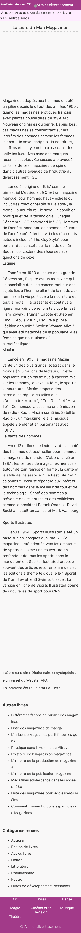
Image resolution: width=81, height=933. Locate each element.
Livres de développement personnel (40, 886)
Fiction (16, 860)
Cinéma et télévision (41, 910)
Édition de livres (24, 847)
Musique (67, 908)
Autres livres (19, 18)
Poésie (16, 879)
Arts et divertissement (55, 5)
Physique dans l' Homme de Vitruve (40, 747)
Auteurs (17, 840)
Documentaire (22, 873)
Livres (41, 899)
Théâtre (15, 916)
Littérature (19, 866)
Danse (67, 899)
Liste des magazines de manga (37, 728)
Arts (4, 12)
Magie (15, 908)
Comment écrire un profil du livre (33, 688)
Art (15, 899)
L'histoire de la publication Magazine (41, 773)
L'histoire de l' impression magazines (41, 754)
